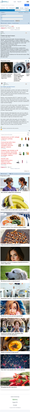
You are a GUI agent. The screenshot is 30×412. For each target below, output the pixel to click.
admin (13, 26)
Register (19, 1)
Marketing (15, 399)
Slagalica (26, 8)
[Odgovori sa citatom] (26, 33)
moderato (9, 26)
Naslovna (3, 8)
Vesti (7, 8)
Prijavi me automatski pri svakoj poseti (7, 20)
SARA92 (2, 31)
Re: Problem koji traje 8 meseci (8, 86)
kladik (5, 82)
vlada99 (6, 26)
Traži (27, 5)
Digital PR (15, 402)
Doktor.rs (19, 407)
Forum (17, 8)
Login (15, 1)
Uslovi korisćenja (15, 396)
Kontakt (21, 8)
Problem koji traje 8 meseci (4, 25)
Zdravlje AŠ (12, 8)
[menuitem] (3, 12)
